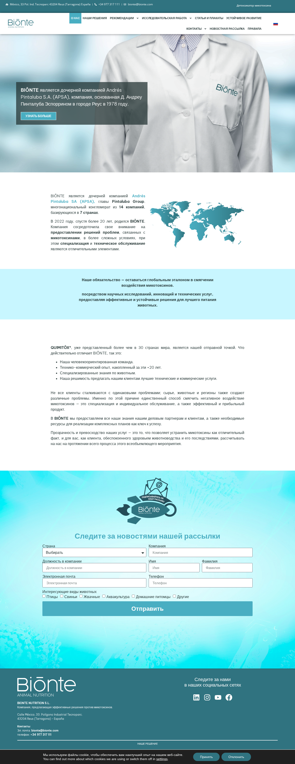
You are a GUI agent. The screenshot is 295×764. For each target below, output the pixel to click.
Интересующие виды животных (69, 591)
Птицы (52, 596)
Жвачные (92, 596)
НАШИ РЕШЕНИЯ (95, 18)
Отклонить (236, 757)
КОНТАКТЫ (194, 28)
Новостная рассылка (227, 28)
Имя (152, 561)
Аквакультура (118, 596)
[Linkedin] (196, 697)
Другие (183, 596)
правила (255, 28)
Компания (157, 546)
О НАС (75, 18)
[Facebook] (229, 697)
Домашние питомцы (153, 596)
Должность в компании (62, 561)
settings (162, 759)
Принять (206, 757)
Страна (48, 546)
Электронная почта (58, 576)
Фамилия (210, 561)
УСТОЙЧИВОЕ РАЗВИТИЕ (244, 18)
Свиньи (70, 596)
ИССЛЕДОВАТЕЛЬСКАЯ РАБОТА (164, 18)
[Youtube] (218, 697)
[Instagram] (207, 697)
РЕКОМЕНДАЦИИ (122, 18)
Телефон (156, 576)
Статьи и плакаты (209, 18)
